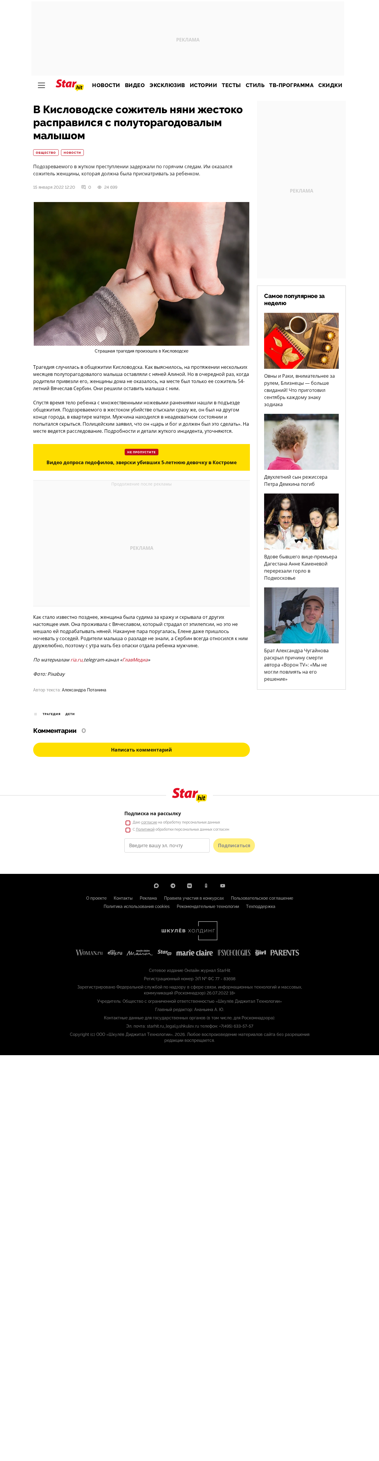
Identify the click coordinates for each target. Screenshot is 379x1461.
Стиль (255, 85)
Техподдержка (260, 906)
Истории (203, 85)
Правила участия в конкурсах (194, 898)
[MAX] (156, 885)
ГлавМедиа (135, 659)
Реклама (148, 898)
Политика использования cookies (137, 906)
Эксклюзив (167, 85)
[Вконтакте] (189, 885)
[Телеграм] (173, 885)
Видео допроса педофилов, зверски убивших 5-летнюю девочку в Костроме (141, 462)
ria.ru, (77, 659)
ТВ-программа (291, 85)
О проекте (96, 898)
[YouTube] (222, 885)
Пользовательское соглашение (262, 898)
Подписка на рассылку (152, 813)
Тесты (231, 85)
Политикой (145, 829)
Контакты (123, 898)
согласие (149, 822)
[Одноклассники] (206, 885)
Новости (106, 85)
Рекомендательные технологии (208, 906)
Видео (135, 85)
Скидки (330, 85)
